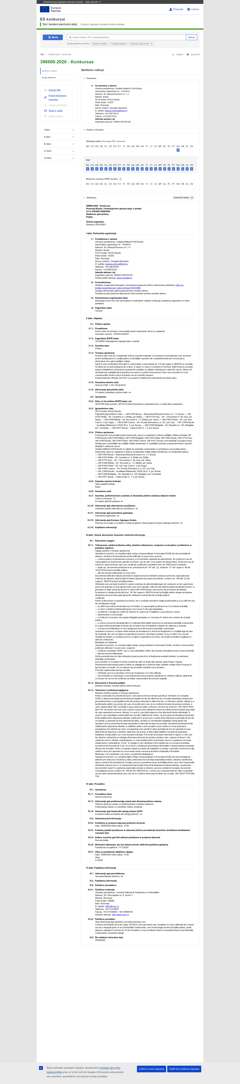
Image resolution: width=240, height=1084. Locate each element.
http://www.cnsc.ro (120, 914)
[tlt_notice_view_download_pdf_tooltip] (87, 169)
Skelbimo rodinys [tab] (49, 71)
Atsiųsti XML (55, 90)
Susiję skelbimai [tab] (49, 77)
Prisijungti (178, 9)
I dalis (47, 130)
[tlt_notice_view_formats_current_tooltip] (192, 197)
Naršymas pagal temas (140, 44)
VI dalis (47, 158)
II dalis (47, 137)
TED (42, 54)
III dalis (47, 144)
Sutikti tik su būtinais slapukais (184, 1069)
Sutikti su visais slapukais (151, 1069)
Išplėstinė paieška (99, 44)
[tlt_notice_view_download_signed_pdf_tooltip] (178, 150)
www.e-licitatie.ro (124, 278)
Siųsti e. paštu (55, 110)
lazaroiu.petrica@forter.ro (116, 111)
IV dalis (47, 151)
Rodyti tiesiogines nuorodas (57, 97)
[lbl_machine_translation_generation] (120, 179)
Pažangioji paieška (118, 44)
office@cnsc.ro (112, 906)
